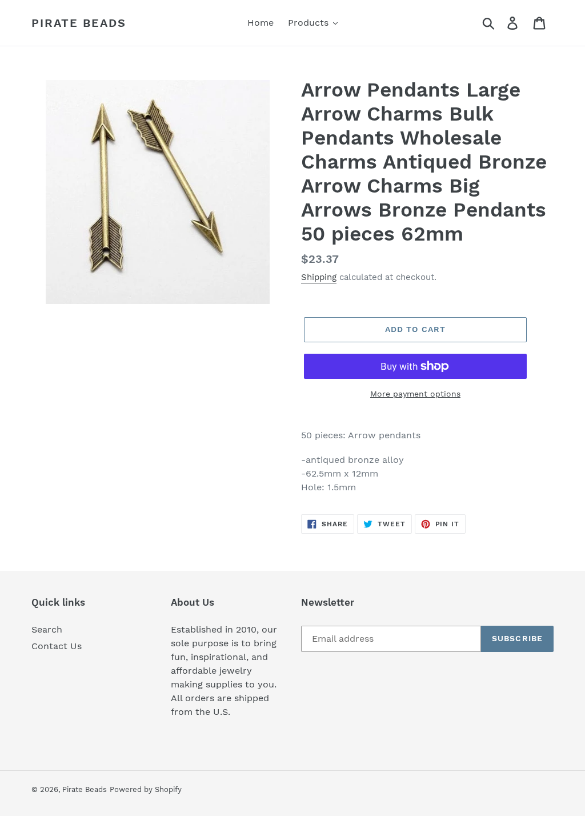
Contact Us (56, 646)
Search (46, 629)
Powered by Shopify (146, 789)
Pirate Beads (78, 23)
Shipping (318, 277)
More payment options (415, 393)
